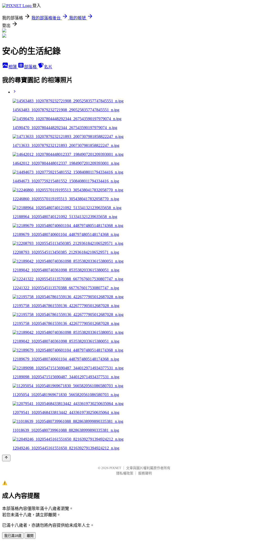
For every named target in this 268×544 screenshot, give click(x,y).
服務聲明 (145, 473)
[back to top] (6, 458)
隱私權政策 (124, 473)
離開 (30, 536)
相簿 (13, 67)
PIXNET (115, 468)
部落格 (31, 67)
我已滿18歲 (12, 536)
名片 (48, 67)
